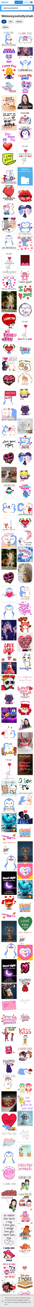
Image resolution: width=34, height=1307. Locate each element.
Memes (5, 27)
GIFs (10, 21)
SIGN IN (26, 2)
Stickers (19, 21)
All (4, 21)
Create (19, 2)
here (6, 1304)
